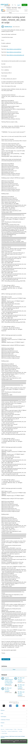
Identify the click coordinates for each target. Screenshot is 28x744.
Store (2, 725)
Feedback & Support (9, 729)
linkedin (17, 706)
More (19, 7)
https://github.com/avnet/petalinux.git (15, 55)
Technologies (3, 716)
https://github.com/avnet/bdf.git (14, 49)
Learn (2, 713)
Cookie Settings (4, 733)
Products (9, 7)
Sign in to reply (6, 659)
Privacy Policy (4, 731)
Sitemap (20, 731)
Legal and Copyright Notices (13, 731)
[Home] (5, 5)
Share (14, 669)
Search (15, 5)
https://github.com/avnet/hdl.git (14, 52)
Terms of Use (20, 729)
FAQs (15, 729)
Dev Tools (14, 7)
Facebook (10, 706)
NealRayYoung (8, 26)
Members (3, 710)
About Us (2, 729)
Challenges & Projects (5, 719)
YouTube (24, 706)
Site (12, 5)
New (26, 10)
